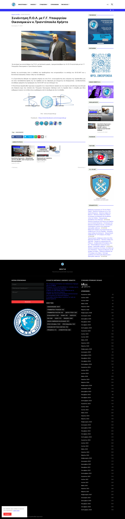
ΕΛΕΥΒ (73, 315)
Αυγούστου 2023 (97, 403)
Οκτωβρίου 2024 (97, 361)
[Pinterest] (39, 136)
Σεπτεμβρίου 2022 (97, 437)
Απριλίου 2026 (97, 306)
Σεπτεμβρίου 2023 (97, 400)
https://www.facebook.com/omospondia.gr (52, 118)
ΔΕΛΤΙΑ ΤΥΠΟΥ (71, 312)
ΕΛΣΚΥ (58, 318)
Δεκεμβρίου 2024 (97, 355)
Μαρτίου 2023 (97, 418)
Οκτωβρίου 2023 (97, 397)
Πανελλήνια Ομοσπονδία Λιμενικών (32, 516)
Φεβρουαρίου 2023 (97, 422)
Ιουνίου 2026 (97, 300)
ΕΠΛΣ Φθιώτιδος (69, 324)
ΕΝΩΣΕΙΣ (33, 4)
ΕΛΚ (49, 318)
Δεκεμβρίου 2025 (97, 318)
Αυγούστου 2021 (97, 476)
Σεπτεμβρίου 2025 (97, 328)
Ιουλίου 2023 (97, 406)
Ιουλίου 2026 (97, 297)
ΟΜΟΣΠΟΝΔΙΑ (22, 4)
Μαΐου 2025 (97, 340)
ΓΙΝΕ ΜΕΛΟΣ (64, 4)
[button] (107, 4)
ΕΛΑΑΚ (64, 315)
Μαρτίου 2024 (97, 382)
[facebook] (110, 10)
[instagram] (113, 10)
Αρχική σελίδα (15, 14)
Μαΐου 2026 (97, 303)
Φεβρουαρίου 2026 (97, 312)
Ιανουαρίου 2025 (97, 352)
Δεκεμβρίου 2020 (97, 500)
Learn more (16, 510)
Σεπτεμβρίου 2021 (97, 473)
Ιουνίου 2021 (97, 482)
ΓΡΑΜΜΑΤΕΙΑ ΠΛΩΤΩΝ (55, 312)
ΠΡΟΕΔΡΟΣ (51, 330)
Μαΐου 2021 (97, 485)
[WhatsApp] (35, 136)
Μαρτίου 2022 (97, 455)
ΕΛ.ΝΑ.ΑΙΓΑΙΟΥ (53, 315)
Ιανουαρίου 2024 (97, 388)
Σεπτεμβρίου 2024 (97, 364)
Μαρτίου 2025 (97, 346)
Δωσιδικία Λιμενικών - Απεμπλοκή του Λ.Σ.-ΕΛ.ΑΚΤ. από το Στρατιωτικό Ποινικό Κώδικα (22, 159)
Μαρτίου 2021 (97, 491)
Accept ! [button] (7, 514)
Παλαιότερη (81, 167)
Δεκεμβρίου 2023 (97, 391)
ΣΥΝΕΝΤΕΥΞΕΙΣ (64, 330)
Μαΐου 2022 (97, 449)
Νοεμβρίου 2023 (97, 394)
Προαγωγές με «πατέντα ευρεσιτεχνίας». (44, 158)
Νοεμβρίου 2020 (97, 503)
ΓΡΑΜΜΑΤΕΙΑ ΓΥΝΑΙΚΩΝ (55, 309)
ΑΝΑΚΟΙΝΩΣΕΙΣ (25, 14)
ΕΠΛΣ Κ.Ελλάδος (53, 324)
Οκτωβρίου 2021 (97, 470)
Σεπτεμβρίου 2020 (97, 509)
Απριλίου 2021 (97, 488)
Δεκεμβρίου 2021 (97, 464)
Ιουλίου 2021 (97, 479)
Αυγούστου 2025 (97, 331)
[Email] (42, 136)
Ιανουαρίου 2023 (97, 425)
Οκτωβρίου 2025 (97, 325)
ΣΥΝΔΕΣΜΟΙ (43, 4)
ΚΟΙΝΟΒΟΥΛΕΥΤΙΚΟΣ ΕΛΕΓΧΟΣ (57, 327)
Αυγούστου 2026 (97, 294)
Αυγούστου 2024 (97, 367)
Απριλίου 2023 (97, 415)
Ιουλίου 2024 (97, 370)
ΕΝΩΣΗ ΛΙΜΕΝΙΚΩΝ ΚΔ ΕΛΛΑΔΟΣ (58, 321)
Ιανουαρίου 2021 (97, 497)
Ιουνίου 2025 (97, 337)
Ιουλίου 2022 (97, 443)
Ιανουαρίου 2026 (97, 315)
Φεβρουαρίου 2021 (97, 494)
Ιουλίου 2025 (97, 334)
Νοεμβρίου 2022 (97, 431)
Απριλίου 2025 (97, 343)
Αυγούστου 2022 (97, 440)
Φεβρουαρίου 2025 (97, 349)
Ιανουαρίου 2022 (97, 461)
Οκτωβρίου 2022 (97, 434)
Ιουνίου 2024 (97, 373)
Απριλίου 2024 (97, 379)
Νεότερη (14, 167)
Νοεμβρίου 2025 (97, 321)
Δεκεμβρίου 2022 (97, 428)
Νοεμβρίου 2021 (97, 467)
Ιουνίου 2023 (97, 409)
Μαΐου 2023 (97, 412)
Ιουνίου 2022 (97, 446)
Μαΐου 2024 (97, 376)
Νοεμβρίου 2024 (97, 358)
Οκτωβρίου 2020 (97, 506)
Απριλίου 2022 (97, 452)
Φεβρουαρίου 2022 (97, 458)
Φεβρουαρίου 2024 (97, 385)
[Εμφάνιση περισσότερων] (45, 136)
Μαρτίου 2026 (97, 309)
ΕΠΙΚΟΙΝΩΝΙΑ (55, 4)
